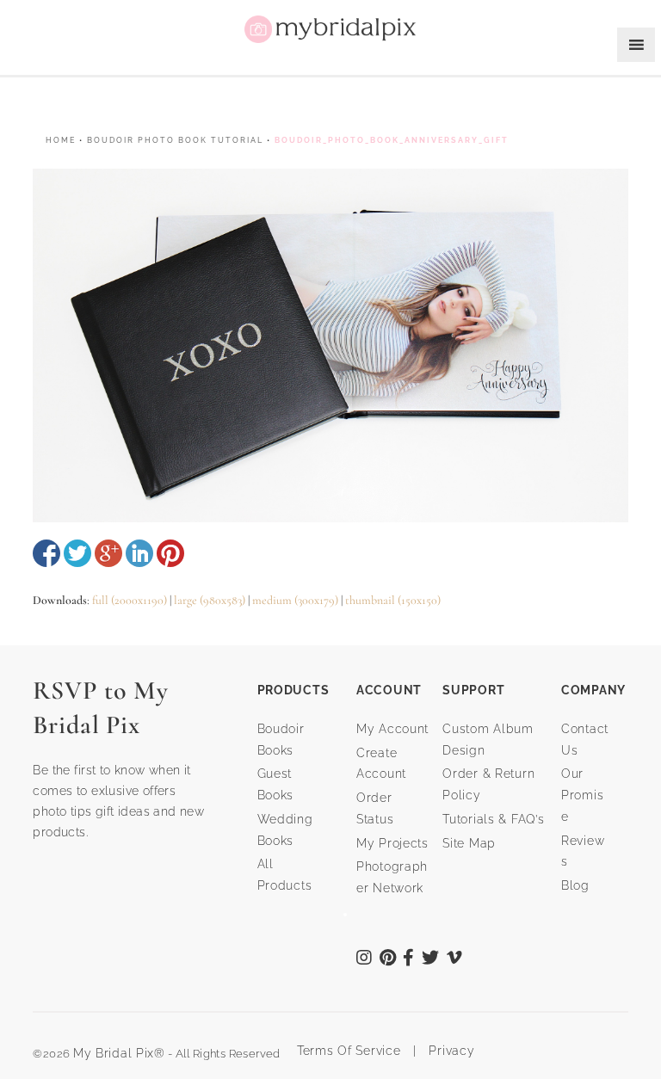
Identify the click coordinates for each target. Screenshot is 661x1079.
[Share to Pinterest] (170, 553)
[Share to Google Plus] (108, 553)
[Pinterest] (388, 959)
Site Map (469, 843)
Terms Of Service (343, 1050)
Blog (575, 885)
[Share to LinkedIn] (139, 553)
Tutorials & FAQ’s (493, 819)
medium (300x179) (295, 600)
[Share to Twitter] (77, 553)
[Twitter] (431, 959)
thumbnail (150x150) (393, 600)
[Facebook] (409, 959)
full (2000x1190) (129, 600)
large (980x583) (209, 600)
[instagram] (364, 959)
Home (61, 140)
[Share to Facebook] (46, 553)
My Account (392, 729)
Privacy (450, 1050)
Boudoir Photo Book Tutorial (175, 140)
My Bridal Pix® (119, 1053)
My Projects (392, 843)
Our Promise (582, 795)
